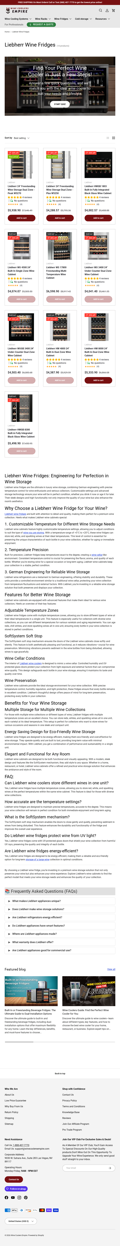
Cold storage (81, 19)
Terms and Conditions (73, 1106)
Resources (101, 19)
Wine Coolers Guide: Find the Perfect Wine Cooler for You (85, 1012)
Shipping (9, 1118)
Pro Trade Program (72, 1129)
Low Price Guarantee (15, 1100)
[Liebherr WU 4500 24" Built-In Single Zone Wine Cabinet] (21, 246)
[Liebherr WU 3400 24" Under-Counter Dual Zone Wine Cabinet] (98, 246)
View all (111, 969)
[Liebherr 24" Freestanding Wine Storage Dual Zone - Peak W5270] (21, 165)
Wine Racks (41, 19)
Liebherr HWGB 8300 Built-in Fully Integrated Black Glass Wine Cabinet (21, 433)
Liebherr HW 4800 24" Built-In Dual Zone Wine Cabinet (58, 352)
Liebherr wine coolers (31, 663)
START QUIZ (60, 104)
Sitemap (9, 1124)
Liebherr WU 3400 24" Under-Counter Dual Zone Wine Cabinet (98, 271)
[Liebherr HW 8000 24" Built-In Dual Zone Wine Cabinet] (98, 327)
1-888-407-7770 (20, 1145)
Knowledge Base (70, 1112)
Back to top (60, 1073)
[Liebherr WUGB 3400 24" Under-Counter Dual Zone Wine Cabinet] (21, 327)
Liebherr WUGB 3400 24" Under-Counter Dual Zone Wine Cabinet (21, 352)
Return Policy (11, 1112)
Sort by (8, 137)
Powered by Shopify (36, 1235)
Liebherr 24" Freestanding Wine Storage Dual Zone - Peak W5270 (21, 190)
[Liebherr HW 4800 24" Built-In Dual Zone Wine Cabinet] (60, 327)
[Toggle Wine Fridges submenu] (70, 19)
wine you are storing (33, 532)
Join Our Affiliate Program (75, 1124)
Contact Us (68, 1094)
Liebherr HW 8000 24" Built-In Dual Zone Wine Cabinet (97, 352)
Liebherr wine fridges (15, 514)
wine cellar (96, 554)
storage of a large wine (37, 859)
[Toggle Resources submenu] (109, 19)
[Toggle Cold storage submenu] (90, 19)
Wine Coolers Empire (19, 1235)
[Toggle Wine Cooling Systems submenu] (30, 19)
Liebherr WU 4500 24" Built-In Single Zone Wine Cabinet (21, 271)
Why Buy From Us (14, 1106)
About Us (9, 1094)
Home (7, 32)
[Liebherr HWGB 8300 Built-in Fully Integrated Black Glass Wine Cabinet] (21, 408)
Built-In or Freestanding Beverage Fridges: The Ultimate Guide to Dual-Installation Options (30, 1012)
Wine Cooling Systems (16, 19)
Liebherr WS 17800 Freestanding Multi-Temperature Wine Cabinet (56, 272)
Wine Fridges (61, 19)
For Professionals (14, 24)
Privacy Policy (69, 1100)
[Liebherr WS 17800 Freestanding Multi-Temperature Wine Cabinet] (60, 246)
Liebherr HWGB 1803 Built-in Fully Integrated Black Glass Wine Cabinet (98, 190)
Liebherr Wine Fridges (20, 32)
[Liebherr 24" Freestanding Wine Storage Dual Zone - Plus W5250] (60, 165)
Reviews (66, 1118)
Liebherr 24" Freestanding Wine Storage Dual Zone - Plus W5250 (60, 190)
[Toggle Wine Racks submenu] (49, 19)
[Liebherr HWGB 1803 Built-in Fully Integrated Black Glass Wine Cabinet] (98, 165)
